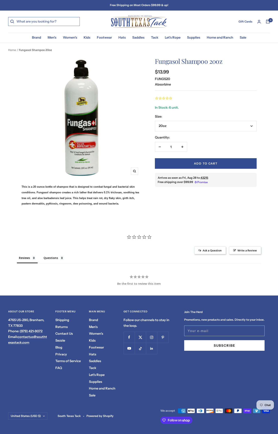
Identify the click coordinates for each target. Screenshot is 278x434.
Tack (154, 37)
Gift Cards (245, 21)
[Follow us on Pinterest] (162, 337)
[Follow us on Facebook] (129, 337)
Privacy (61, 354)
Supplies (193, 37)
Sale (243, 37)
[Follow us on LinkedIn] (151, 348)
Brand (36, 37)
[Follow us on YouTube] (129, 348)
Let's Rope (173, 37)
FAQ (58, 368)
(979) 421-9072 (31, 331)
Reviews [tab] (24, 258)
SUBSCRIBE (224, 345)
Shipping (62, 320)
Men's (52, 37)
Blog (58, 347)
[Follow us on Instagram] (151, 337)
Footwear (104, 37)
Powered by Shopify (100, 416)
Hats (122, 37)
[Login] (259, 21)
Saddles (138, 37)
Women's (70, 37)
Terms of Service (68, 361)
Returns (61, 327)
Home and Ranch (220, 37)
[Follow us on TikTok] (140, 348)
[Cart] (268, 21)
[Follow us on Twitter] (140, 337)
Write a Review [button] (247, 250)
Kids (87, 37)
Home (12, 50)
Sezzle (60, 340)
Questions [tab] (51, 258)
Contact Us (64, 333)
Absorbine (163, 84)
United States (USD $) (26, 416)
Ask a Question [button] (212, 250)
